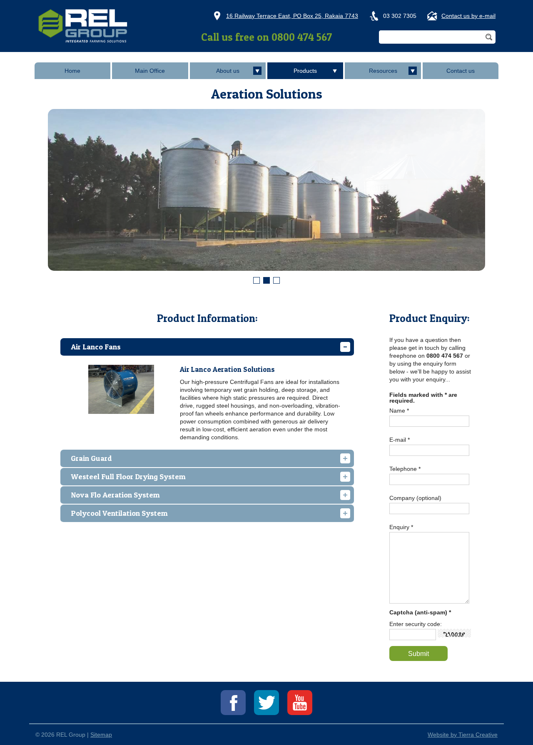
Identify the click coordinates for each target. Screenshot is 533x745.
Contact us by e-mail (468, 15)
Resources (383, 70)
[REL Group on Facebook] (233, 702)
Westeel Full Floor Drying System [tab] (128, 476)
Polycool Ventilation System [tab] (119, 513)
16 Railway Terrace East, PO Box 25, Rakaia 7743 (292, 15)
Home (72, 70)
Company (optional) (415, 498)
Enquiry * (401, 527)
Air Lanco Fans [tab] (96, 346)
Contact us (460, 70)
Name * (399, 410)
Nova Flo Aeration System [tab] (115, 494)
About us (227, 70)
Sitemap (101, 734)
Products (305, 70)
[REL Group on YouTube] (299, 702)
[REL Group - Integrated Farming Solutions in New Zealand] (82, 25)
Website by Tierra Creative (463, 734)
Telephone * (405, 468)
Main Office (150, 70)
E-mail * (399, 439)
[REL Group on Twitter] (266, 702)
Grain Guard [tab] (91, 458)
